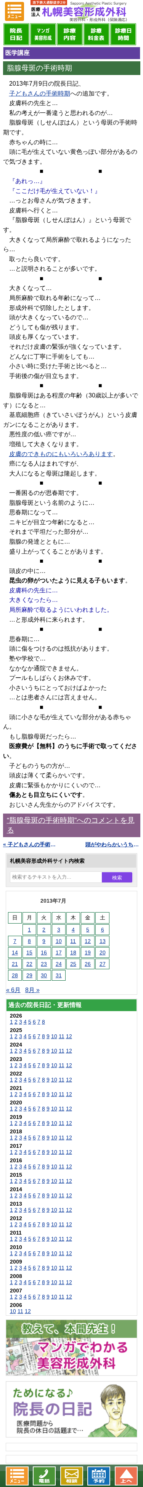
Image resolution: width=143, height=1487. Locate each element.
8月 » (32, 990)
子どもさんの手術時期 (39, 93)
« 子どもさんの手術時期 (30, 844)
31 (59, 975)
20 (103, 952)
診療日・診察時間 (123, 34)
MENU (14, 11)
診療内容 (69, 34)
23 (44, 964)
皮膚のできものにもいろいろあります (61, 454)
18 (73, 952)
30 (44, 975)
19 (88, 952)
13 (103, 941)
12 (88, 941)
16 (44, 952)
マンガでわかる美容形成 (43, 34)
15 (29, 952)
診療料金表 (96, 34)
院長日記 (16, 34)
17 (59, 952)
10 (59, 941)
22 (29, 964)
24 (59, 964)
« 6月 (13, 990)
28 (15, 975)
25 (73, 964)
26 (88, 964)
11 (73, 941)
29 (29, 975)
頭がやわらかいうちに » (112, 844)
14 (15, 952)
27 (103, 964)
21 (15, 964)
